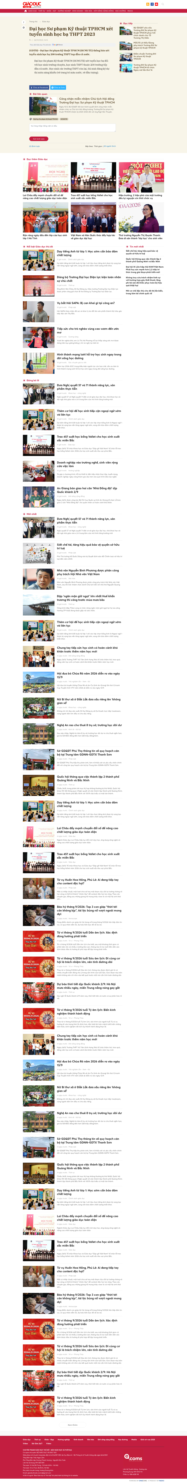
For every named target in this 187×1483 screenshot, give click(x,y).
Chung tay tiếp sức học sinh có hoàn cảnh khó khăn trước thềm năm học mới (87, 649)
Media (130, 11)
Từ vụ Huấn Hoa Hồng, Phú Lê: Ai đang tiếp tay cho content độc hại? (88, 881)
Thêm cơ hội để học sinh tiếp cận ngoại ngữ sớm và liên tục (89, 412)
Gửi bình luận (39, 139)
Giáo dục (32, 11)
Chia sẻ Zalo (59, 87)
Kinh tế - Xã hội (75, 729)
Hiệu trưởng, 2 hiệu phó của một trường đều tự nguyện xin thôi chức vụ (140, 197)
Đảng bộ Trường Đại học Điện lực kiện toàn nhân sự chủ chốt (89, 278)
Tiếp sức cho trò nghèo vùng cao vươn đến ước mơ (88, 330)
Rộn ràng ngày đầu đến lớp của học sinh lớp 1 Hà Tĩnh (45, 237)
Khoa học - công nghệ (77, 393)
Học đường (120, 11)
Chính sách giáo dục (76, 259)
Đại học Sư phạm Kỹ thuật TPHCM (45, 119)
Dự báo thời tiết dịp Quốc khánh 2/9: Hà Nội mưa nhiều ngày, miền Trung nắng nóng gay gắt (88, 985)
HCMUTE (64, 119)
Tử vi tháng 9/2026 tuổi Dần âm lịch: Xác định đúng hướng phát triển (87, 934)
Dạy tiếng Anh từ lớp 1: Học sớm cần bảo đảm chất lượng (87, 253)
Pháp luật (72, 307)
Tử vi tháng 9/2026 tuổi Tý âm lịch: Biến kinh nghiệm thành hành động (86, 1011)
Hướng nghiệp (64, 11)
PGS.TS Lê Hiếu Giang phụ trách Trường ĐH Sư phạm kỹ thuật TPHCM (145, 45)
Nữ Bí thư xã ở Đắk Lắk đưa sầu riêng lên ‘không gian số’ (88, 701)
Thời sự (41, 11)
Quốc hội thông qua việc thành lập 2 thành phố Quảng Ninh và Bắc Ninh (88, 778)
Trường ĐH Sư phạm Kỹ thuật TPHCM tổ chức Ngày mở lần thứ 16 (145, 67)
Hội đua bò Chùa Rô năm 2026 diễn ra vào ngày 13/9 (88, 675)
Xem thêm (72, 1425)
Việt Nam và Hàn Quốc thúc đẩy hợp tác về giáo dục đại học (93, 237)
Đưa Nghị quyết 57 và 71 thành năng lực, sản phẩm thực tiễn (86, 386)
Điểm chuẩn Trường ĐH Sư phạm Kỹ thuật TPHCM (145, 56)
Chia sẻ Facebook (40, 87)
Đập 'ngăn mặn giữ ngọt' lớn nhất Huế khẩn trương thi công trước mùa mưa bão (86, 597)
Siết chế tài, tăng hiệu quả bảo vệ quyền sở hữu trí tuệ (88, 546)
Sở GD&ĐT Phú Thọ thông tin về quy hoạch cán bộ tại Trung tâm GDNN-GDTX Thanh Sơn (88, 752)
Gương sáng (73, 337)
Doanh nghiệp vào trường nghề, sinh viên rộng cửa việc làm (87, 464)
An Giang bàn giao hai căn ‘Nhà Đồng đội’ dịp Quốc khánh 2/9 (87, 490)
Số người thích (110, 146)
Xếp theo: (89, 146)
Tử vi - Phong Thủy (76, 941)
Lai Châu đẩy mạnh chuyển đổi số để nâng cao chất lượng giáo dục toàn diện (45, 197)
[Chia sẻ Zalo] (24, 27)
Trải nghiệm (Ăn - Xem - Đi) (79, 681)
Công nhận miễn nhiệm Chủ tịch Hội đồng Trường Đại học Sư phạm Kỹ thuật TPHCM (87, 100)
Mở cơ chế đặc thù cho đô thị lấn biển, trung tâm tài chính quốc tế (144, 292)
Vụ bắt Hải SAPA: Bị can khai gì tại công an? (86, 303)
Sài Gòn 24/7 (37, 1443)
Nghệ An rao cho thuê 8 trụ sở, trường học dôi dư (89, 725)
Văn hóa (88, 11)
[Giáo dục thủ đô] (32, 4)
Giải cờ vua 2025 (148, 1439)
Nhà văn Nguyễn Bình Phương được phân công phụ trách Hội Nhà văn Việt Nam (88, 572)
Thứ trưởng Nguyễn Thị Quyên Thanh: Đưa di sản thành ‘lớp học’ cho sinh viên (140, 237)
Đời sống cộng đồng (104, 11)
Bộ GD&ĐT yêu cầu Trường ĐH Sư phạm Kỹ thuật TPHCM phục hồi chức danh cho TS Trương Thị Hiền (145, 32)
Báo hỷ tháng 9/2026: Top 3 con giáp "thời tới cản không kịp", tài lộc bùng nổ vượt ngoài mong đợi (89, 910)
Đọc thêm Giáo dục (37, 159)
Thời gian (98, 146)
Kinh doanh (77, 11)
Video (25, 1443)
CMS (143, 1481)
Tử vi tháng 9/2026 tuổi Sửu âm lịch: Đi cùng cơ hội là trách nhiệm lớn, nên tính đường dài (88, 960)
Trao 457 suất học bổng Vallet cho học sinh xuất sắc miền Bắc (92, 197)
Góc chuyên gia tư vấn (77, 362)
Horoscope (73, 918)
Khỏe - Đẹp (51, 11)
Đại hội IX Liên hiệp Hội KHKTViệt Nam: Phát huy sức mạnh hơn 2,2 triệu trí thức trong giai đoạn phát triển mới (145, 269)
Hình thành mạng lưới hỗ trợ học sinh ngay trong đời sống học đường (89, 356)
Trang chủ (33, 21)
